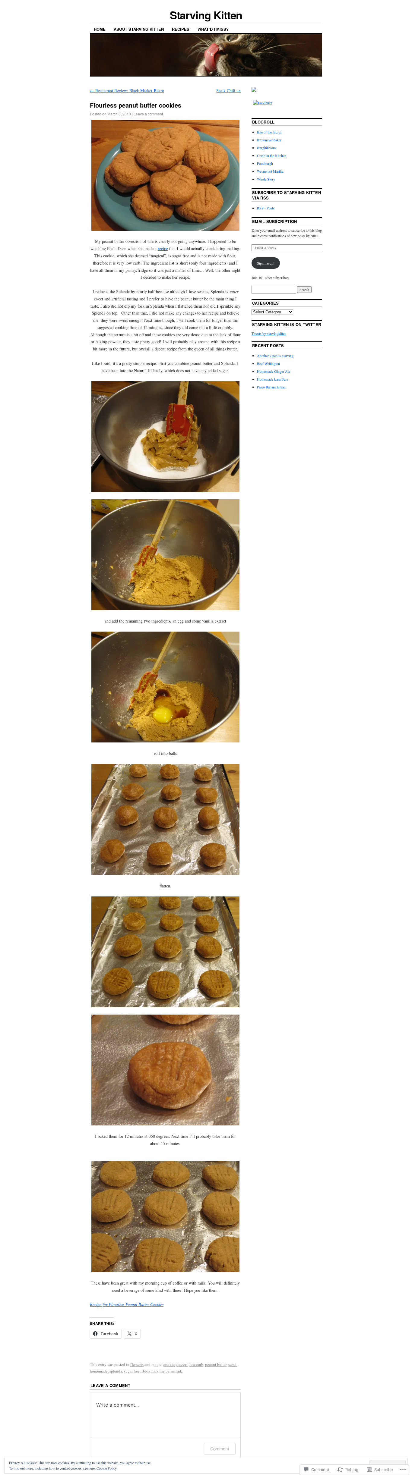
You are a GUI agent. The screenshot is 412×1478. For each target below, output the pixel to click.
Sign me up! (265, 263)
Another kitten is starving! (276, 355)
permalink (174, 1371)
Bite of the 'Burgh (269, 132)
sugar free (132, 1371)
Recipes (180, 29)
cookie (169, 1364)
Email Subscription (274, 221)
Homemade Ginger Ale (273, 371)
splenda (115, 1371)
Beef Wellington (268, 363)
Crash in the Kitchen (271, 155)
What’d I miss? (213, 29)
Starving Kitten (206, 15)
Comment (219, 1448)
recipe (163, 248)
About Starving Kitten (139, 29)
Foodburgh (265, 163)
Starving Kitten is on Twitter (286, 324)
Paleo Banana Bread (271, 386)
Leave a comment (148, 113)
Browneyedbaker (269, 139)
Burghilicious (266, 147)
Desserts (137, 1364)
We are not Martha (270, 171)
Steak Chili (228, 90)
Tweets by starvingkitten (269, 333)
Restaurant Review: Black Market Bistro (127, 90)
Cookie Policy (107, 1468)
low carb (196, 1364)
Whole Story (266, 179)
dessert (182, 1364)
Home (100, 29)
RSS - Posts (265, 208)
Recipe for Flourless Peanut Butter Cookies (126, 1304)
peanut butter (216, 1364)
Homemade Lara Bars (272, 379)
